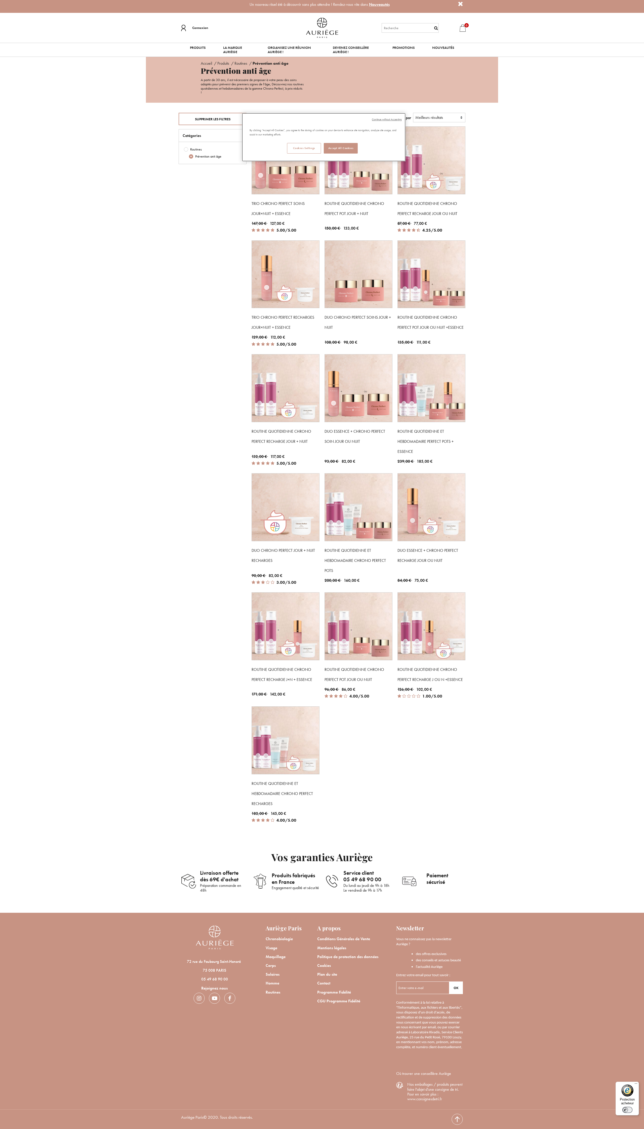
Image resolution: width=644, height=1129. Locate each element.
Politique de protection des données (347, 956)
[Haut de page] (457, 1119)
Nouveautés (379, 4)
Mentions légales (331, 948)
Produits (223, 63)
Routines (241, 63)
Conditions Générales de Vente (343, 938)
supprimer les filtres (212, 119)
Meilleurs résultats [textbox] (429, 117)
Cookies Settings (304, 148)
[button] (194, 28)
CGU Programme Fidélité (338, 1001)
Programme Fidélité (334, 992)
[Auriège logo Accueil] (322, 27)
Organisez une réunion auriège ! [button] (289, 49)
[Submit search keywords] (436, 28)
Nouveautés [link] (443, 47)
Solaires (272, 974)
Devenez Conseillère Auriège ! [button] (351, 49)
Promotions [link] (403, 47)
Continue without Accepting (387, 119)
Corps (271, 965)
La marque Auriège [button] (232, 49)
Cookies (324, 965)
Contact (323, 983)
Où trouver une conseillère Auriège (423, 1073)
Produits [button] (198, 47)
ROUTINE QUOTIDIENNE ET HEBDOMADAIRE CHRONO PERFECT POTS (355, 560)
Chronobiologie (279, 938)
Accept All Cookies (340, 148)
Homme (272, 983)
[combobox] (410, 28)
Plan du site (327, 974)
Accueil (207, 63)
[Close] (460, 4)
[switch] (627, 1110)
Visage (271, 948)
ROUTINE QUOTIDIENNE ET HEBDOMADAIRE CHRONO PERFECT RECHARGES (282, 793)
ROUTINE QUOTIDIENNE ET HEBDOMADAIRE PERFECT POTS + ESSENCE (425, 441)
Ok (456, 988)
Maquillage (276, 956)
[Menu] (636, 1085)
